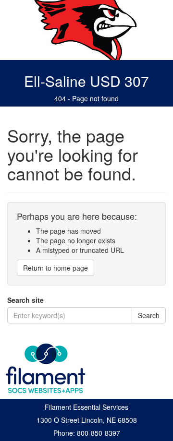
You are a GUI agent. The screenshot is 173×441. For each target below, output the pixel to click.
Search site (25, 300)
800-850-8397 (98, 433)
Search (149, 315)
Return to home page (55, 268)
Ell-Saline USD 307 (86, 81)
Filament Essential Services (86, 407)
